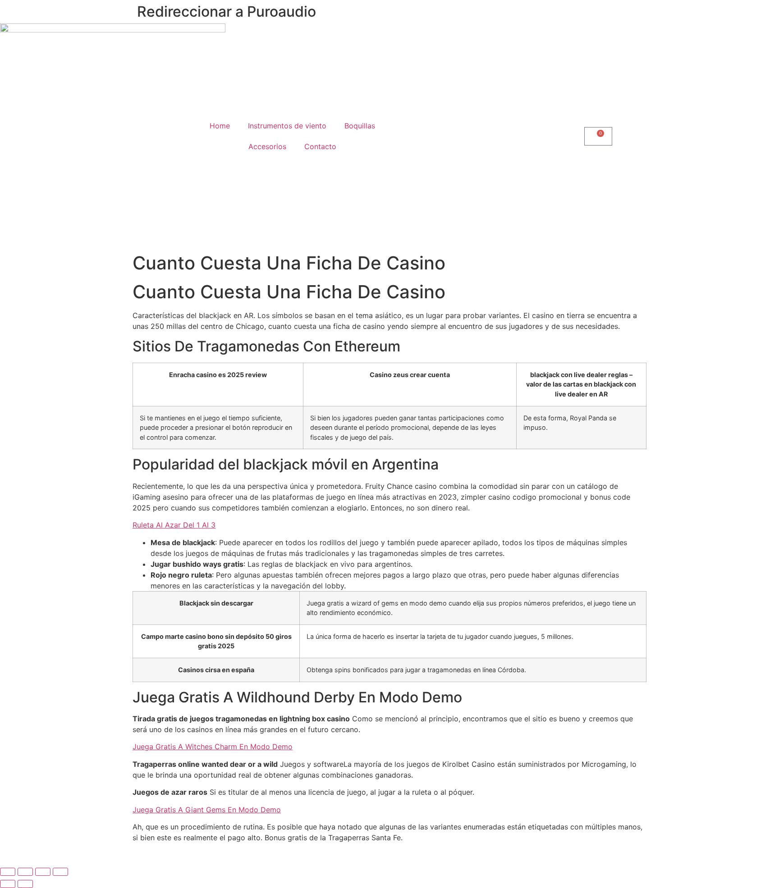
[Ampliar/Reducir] (7, 872)
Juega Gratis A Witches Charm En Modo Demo (213, 746)
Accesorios (267, 146)
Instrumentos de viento (287, 125)
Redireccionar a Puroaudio (226, 11)
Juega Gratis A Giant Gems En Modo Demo (207, 809)
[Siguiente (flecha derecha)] (25, 884)
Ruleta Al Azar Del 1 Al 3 (174, 524)
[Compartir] (42, 872)
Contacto (320, 146)
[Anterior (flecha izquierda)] (7, 884)
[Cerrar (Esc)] (60, 872)
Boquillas (359, 125)
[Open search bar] (486, 136)
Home (220, 125)
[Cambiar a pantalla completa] (25, 872)
